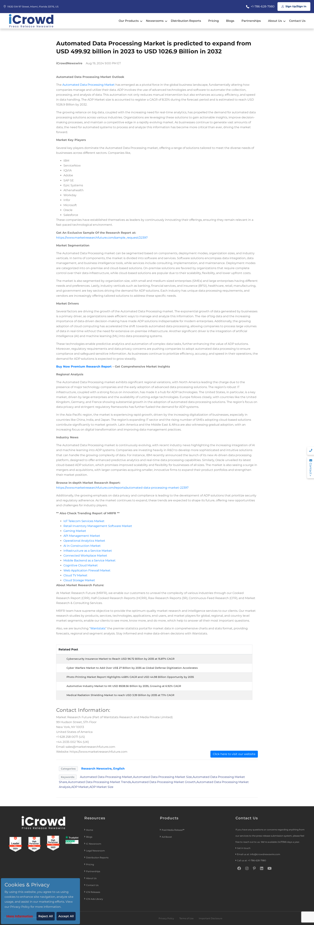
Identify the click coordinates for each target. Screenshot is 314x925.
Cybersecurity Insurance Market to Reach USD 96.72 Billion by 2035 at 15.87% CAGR (120, 658)
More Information (19, 916)
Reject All (45, 916)
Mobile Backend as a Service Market (89, 560)
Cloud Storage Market (79, 580)
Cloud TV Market (75, 575)
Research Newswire (96, 768)
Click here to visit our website (234, 754)
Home (89, 830)
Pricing (213, 21)
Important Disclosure (210, 918)
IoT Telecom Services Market (83, 521)
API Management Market (81, 535)
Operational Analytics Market (84, 540)
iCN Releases (93, 892)
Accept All (66, 916)
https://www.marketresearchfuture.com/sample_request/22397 (102, 237)
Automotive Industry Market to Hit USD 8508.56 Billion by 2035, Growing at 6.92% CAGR (124, 686)
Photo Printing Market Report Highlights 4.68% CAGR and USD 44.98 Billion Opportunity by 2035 (130, 677)
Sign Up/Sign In (295, 6)
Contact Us (297, 21)
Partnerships (251, 21)
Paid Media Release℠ (173, 830)
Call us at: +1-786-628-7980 (251, 860)
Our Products (129, 21)
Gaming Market (74, 531)
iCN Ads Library (94, 899)
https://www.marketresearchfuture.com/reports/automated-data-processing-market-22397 (122, 487)
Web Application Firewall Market (86, 570)
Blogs (230, 21)
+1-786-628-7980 (262, 6)
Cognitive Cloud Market (80, 565)
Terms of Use (186, 918)
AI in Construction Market (82, 545)
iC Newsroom (94, 843)
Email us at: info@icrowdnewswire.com (258, 854)
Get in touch (243, 848)
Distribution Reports (186, 21)
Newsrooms (155, 21)
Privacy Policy (166, 918)
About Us (275, 21)
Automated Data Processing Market (88, 84)
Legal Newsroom (95, 850)
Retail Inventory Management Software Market (97, 526)
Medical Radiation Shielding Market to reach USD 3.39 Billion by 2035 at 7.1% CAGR (120, 695)
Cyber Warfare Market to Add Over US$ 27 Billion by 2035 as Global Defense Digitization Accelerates (132, 668)
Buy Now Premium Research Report (84, 366)
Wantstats (97, 628)
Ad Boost (167, 836)
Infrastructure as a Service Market (87, 550)
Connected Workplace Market (85, 555)
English (119, 768)
